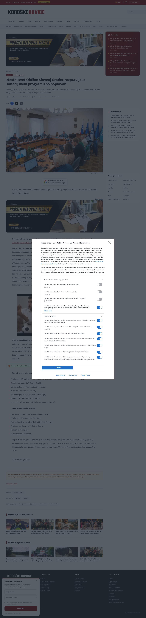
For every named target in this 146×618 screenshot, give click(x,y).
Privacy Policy (85, 375)
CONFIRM (58, 367)
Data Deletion (61, 375)
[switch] (99, 284)
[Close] (110, 243)
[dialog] (73, 309)
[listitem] (73, 280)
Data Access (73, 375)
